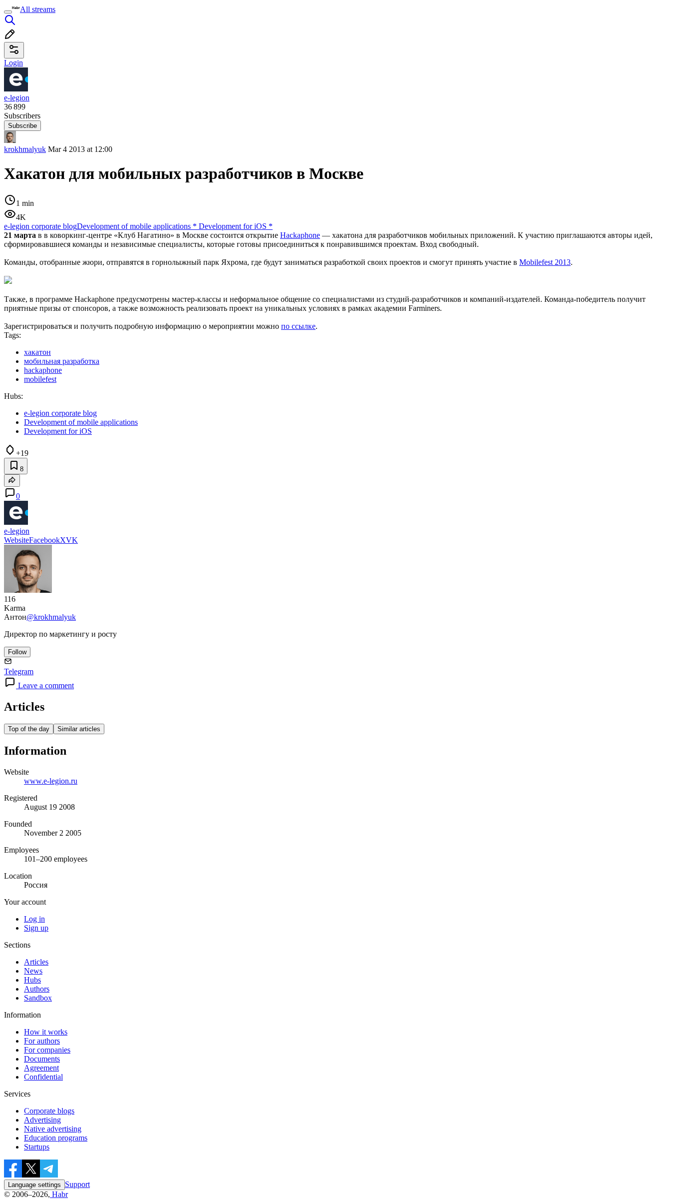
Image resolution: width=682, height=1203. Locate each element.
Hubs (32, 980)
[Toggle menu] (8, 11)
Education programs (55, 1138)
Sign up (36, 928)
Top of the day (28, 729)
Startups (36, 1147)
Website (16, 540)
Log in (34, 919)
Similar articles (78, 729)
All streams (37, 9)
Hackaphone (300, 235)
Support (77, 1184)
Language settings (34, 1185)
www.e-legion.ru (50, 781)
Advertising (42, 1120)
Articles (36, 962)
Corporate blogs (49, 1111)
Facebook (44, 540)
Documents (42, 1059)
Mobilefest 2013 (545, 262)
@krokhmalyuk (51, 617)
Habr (59, 1194)
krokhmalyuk (25, 149)
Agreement (41, 1068)
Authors (36, 989)
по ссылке (298, 326)
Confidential (43, 1077)
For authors (42, 1041)
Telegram (18, 671)
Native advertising (52, 1129)
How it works (45, 1032)
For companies (47, 1050)
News (33, 971)
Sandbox (38, 998)
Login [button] (13, 62)
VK (72, 540)
